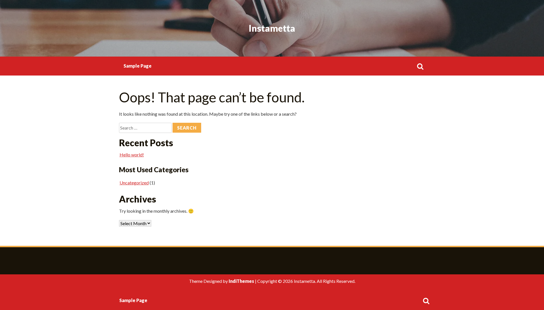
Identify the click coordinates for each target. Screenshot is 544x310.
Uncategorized (134, 182)
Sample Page (138, 65)
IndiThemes (241, 281)
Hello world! (132, 154)
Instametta (272, 28)
